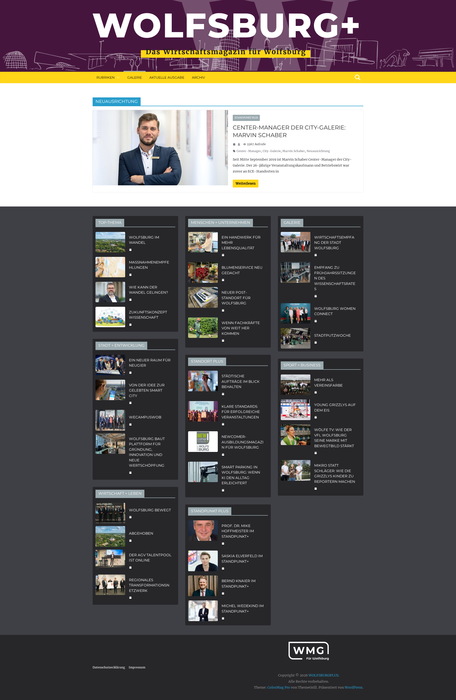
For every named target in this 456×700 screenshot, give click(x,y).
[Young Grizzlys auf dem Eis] (295, 410)
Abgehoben (141, 533)
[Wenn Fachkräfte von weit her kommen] (203, 331)
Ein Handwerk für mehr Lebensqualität (241, 242)
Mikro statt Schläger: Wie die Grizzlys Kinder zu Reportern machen (334, 473)
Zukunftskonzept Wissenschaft (148, 315)
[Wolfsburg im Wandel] (110, 243)
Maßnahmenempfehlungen (149, 265)
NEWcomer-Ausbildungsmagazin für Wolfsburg (243, 442)
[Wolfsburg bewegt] (110, 513)
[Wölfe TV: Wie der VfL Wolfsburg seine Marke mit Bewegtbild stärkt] (295, 440)
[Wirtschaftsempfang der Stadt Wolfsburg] (295, 245)
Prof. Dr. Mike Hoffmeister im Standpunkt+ (238, 531)
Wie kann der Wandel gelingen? (148, 290)
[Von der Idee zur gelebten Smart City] (110, 393)
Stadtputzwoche (332, 335)
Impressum (137, 667)
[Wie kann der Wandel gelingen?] (110, 293)
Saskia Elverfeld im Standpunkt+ (242, 559)
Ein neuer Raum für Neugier (150, 363)
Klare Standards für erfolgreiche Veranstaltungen (241, 411)
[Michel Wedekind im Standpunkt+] (203, 611)
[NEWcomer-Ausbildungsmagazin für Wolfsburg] (203, 445)
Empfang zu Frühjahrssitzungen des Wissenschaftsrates (335, 278)
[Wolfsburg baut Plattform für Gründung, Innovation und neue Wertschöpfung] (110, 455)
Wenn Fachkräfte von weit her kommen (241, 328)
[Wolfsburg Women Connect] (295, 314)
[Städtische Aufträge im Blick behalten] (203, 384)
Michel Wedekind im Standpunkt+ (243, 609)
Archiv (198, 77)
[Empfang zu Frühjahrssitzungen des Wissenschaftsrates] (295, 281)
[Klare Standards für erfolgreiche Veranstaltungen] (203, 415)
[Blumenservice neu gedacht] (203, 273)
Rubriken (105, 77)
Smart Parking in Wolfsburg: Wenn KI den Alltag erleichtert (241, 475)
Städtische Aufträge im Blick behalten (241, 381)
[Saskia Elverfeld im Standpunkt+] (203, 562)
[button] (117, 77)
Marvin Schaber (293, 151)
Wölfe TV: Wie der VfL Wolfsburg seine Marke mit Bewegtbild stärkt (334, 437)
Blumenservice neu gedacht (242, 270)
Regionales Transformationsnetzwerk (149, 585)
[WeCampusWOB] (110, 420)
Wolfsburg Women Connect (335, 311)
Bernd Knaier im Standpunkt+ (239, 584)
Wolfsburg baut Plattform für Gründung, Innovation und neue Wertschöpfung (147, 452)
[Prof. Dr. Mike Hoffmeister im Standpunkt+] (203, 534)
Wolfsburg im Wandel (144, 240)
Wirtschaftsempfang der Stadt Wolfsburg (334, 242)
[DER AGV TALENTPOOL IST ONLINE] (110, 561)
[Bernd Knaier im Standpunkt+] (203, 586)
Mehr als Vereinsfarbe (328, 383)
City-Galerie (272, 151)
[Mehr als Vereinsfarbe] (295, 385)
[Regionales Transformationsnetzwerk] (110, 588)
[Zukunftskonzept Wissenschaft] (110, 318)
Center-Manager (249, 151)
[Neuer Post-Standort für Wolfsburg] (203, 301)
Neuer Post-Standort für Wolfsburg (236, 297)
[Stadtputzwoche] (295, 338)
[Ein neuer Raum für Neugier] (110, 366)
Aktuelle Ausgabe (166, 77)
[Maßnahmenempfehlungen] (110, 268)
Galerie (134, 77)
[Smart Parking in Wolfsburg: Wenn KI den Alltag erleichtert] (203, 478)
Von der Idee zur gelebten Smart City (147, 390)
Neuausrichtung (318, 151)
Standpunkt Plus (246, 117)
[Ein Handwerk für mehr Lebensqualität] (203, 245)
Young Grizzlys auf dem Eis (335, 407)
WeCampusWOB (145, 417)
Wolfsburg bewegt (150, 510)
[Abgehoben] (110, 536)
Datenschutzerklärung (109, 667)
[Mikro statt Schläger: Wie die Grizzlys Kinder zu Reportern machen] (295, 476)
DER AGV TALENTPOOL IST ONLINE (150, 558)
